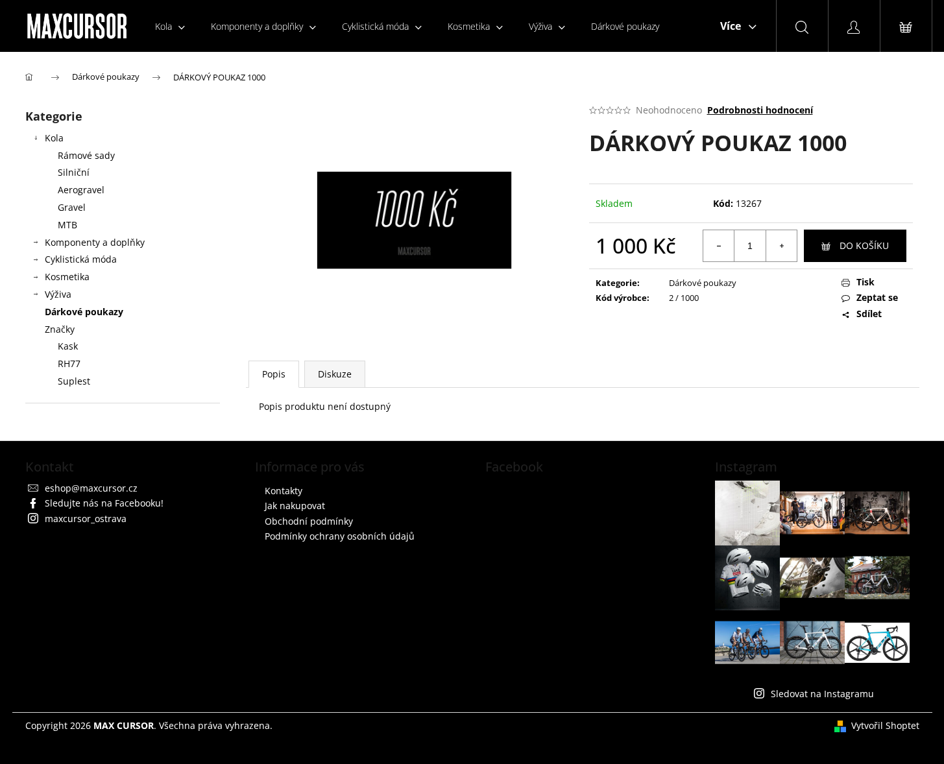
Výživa (58, 294)
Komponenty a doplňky (95, 242)
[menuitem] (170, 26)
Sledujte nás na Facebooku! (104, 503)
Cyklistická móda (81, 259)
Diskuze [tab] (335, 374)
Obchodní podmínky (309, 521)
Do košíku (864, 245)
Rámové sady (86, 155)
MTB (67, 225)
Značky (60, 329)
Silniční (74, 172)
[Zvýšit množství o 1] (781, 245)
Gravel (72, 207)
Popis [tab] (273, 374)
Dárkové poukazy (84, 311)
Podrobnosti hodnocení (760, 110)
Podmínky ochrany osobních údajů (340, 536)
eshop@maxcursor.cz (91, 488)
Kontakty (283, 490)
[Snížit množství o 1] (718, 245)
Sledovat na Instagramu (822, 693)
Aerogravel (81, 190)
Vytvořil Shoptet (885, 725)
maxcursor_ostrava (86, 518)
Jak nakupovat (295, 505)
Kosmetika (67, 276)
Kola (54, 138)
